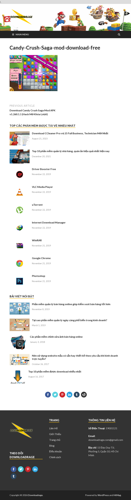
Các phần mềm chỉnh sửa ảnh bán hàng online (56, 336)
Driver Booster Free (44, 169)
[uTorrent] (20, 204)
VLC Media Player (42, 186)
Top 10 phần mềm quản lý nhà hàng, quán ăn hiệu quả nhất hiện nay (71, 151)
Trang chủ (54, 439)
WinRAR (37, 240)
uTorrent (37, 204)
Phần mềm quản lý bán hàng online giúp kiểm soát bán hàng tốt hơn (71, 304)
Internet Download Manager (49, 222)
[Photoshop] (20, 276)
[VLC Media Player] (20, 187)
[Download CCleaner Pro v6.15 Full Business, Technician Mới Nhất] (20, 133)
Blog (51, 445)
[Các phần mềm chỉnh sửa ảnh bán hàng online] (18, 336)
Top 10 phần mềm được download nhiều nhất (54, 371)
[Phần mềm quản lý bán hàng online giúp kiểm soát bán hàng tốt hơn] (20, 304)
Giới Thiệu (55, 434)
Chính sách (55, 457)
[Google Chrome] (20, 258)
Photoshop (38, 275)
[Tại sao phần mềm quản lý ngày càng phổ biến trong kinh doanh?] (20, 320)
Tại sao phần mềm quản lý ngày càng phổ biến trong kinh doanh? (69, 320)
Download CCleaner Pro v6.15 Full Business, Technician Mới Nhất (70, 133)
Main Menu (22, 34)
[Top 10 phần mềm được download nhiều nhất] (18, 371)
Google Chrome (41, 258)
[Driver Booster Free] (20, 169)
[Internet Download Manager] (20, 222)
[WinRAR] (20, 240)
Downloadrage (35, 495)
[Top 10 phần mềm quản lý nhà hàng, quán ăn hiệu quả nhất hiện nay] (20, 151)
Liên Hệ (53, 428)
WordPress (103, 495)
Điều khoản (55, 451)
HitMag (117, 495)
